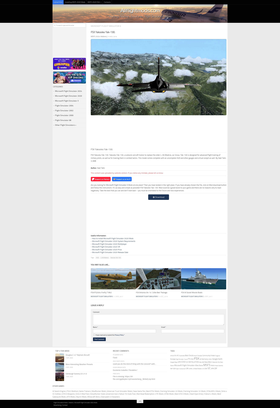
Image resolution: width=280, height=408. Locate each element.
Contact (64, 405)
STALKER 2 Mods (213, 391)
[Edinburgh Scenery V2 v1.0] (59, 376)
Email (163, 327)
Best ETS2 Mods (152, 391)
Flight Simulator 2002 (64, 110)
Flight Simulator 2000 (64, 115)
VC (209, 368)
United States (197, 369)
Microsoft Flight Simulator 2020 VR (106, 247)
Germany (205, 359)
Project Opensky (219, 365)
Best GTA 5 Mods (181, 394)
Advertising (57, 405)
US (203, 368)
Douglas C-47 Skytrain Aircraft (78, 355)
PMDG (212, 365)
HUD (97, 257)
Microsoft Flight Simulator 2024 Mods (85, 402)
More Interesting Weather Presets (79, 364)
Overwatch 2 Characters (110, 397)
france (185, 359)
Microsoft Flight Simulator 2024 (68, 91)
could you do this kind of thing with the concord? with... (134, 364)
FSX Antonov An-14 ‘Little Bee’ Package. (152, 292)
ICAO (183, 362)
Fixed (115, 357)
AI (175, 356)
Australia (182, 355)
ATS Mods (71, 397)
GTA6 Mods (169, 394)
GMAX (210, 359)
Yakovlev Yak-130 (116, 257)
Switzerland (183, 368)
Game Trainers (85, 391)
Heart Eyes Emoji (196, 394)
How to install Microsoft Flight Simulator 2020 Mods (112, 238)
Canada (199, 356)
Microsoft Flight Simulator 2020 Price (107, 250)
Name (95, 327)
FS (189, 359)
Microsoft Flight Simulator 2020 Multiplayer (109, 244)
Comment (96, 312)
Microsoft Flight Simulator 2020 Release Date (110, 252)
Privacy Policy (119, 335)
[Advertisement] (158, 131)
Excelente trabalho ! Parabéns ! (125, 370)
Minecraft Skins (94, 397)
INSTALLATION (193, 362)
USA (205, 369)
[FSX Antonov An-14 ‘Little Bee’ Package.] (158, 278)
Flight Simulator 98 (63, 120)
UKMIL (191, 368)
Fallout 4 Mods (210, 394)
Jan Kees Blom (207, 362)
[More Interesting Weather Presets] (59, 367)
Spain (177, 368)
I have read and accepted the (110, 335)
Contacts (107, 2)
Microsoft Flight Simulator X (106, 26)
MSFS (206, 365)
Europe (172, 359)
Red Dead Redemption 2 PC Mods (150, 394)
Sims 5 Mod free (82, 394)
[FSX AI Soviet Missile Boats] (203, 278)
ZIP (215, 368)
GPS (179, 362)
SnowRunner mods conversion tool (104, 394)
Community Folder (208, 356)
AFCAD (172, 355)
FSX (196, 359)
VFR (212, 369)
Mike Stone (199, 365)
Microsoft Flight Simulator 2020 (68, 96)
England (217, 355)
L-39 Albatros (104, 257)
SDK (174, 369)
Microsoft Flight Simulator (184, 365)
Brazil (195, 355)
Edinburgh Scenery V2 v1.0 (76, 374)
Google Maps (174, 362)
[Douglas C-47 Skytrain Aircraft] (59, 358)
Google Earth (217, 359)
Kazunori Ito (216, 362)
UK (187, 368)
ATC (177, 356)
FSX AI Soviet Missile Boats (191, 292)
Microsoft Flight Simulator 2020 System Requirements (113, 241)
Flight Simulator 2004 (64, 105)
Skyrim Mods (81, 397)
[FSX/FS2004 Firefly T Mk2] (113, 278)
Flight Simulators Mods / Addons (63, 402)
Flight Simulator (180, 359)
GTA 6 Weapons (68, 394)
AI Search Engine (59, 391)
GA (200, 359)
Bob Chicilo (189, 356)
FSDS (192, 359)
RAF (171, 368)
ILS (187, 362)
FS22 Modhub (72, 391)
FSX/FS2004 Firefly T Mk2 (101, 292)
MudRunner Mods (99, 391)
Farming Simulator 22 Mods (171, 391)
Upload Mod (58, 2)
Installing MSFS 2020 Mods (75, 2)
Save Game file (139, 391)
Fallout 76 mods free (127, 394)
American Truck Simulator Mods (119, 391)
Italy (200, 362)
